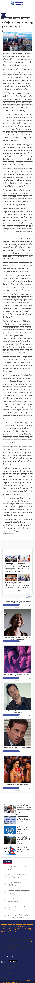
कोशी (25, 926)
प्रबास (3, 15)
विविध (30, 930)
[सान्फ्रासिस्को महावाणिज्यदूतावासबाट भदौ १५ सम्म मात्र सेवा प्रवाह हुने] (24, 562)
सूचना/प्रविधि (9, 926)
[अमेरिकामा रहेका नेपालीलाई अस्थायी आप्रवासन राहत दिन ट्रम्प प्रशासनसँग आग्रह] (11, 562)
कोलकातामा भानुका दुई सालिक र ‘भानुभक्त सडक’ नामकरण (11, 585)
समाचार (2, 923)
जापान (18, 923)
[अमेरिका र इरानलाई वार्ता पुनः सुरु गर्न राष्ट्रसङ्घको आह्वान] (10, 834)
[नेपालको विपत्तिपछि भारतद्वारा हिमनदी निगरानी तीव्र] (10, 844)
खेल (14, 925)
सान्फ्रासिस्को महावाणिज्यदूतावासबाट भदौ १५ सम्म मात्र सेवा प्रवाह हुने (24, 568)
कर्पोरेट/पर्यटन (30, 925)
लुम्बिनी (28, 926)
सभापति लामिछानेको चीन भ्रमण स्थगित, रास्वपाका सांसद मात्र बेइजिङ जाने (18, 916)
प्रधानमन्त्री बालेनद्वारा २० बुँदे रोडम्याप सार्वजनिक (17, 868)
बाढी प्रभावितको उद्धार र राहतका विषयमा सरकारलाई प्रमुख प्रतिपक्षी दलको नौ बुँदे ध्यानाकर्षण (24, 808)
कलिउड (24, 925)
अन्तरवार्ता (9, 928)
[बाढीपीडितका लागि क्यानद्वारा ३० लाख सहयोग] (10, 854)
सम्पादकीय (14, 928)
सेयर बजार (26, 930)
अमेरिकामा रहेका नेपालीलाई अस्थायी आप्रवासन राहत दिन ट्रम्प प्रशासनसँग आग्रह (10, 568)
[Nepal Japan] (17, 3)
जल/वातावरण (4, 925)
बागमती (2, 930)
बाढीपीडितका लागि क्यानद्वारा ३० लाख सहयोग (23, 848)
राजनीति (6, 923)
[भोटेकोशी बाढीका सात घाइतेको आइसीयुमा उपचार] (10, 824)
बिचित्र (26, 928)
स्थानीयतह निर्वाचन (5, 932)
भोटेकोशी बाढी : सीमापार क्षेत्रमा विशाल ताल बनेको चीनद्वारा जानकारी (19, 876)
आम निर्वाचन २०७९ (13, 932)
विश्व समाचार (23, 923)
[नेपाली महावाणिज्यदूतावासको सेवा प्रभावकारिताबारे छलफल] (24, 581)
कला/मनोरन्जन (19, 925)
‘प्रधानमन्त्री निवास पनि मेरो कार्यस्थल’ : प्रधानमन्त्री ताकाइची (17, 900)
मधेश (5, 926)
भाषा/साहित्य (3, 928)
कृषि (15, 930)
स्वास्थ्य (29, 928)
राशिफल (22, 928)
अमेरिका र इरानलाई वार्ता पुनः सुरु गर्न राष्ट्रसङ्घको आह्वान (23, 829)
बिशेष (18, 928)
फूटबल (18, 930)
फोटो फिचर (10, 925)
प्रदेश (2, 926)
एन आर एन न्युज (16, 926)
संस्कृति (19, 932)
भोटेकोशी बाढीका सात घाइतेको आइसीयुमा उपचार (24, 818)
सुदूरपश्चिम (11, 930)
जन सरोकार (11, 923)
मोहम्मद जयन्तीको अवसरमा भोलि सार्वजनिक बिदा (19, 908)
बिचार (31, 923)
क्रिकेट (22, 930)
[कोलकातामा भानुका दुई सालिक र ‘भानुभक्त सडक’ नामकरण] (11, 581)
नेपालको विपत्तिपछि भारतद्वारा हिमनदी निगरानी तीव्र (23, 839)
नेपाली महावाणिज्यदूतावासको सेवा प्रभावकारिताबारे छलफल (23, 586)
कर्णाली (21, 926)
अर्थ (15, 923)
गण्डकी (6, 930)
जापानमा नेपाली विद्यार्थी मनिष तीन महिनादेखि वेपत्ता (16, 884)
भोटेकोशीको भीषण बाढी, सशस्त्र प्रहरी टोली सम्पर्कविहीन (18, 892)
